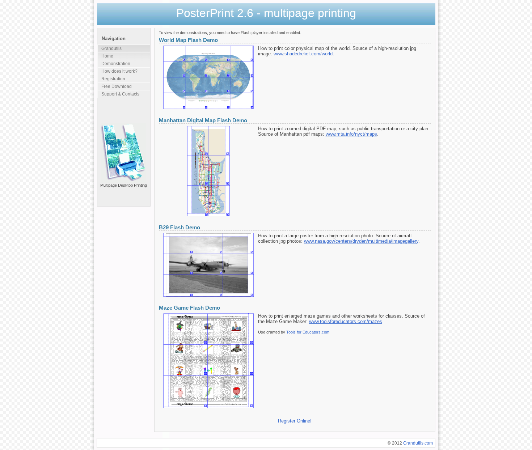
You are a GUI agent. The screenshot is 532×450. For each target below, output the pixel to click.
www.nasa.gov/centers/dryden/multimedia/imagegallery (361, 241)
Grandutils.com (418, 443)
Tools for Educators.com (307, 332)
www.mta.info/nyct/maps (351, 134)
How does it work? (119, 71)
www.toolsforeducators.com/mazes (345, 321)
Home (107, 56)
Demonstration (115, 63)
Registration (113, 78)
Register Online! (295, 421)
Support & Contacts (120, 94)
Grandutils (111, 48)
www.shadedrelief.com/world (303, 53)
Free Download (116, 86)
